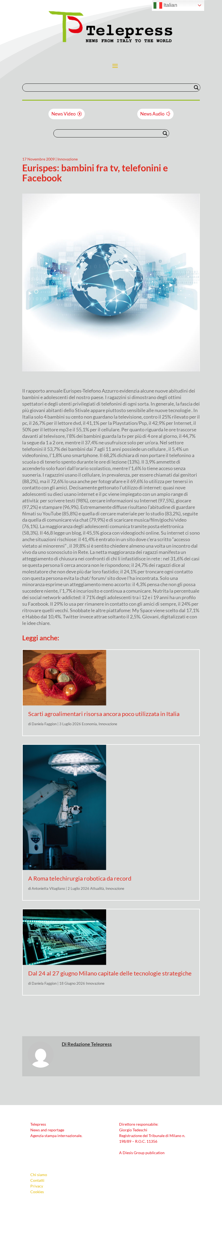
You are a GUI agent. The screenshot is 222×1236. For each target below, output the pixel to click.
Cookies (37, 1191)
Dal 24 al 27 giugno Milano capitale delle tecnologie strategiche (110, 973)
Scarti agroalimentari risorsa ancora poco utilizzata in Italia (103, 713)
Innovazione (67, 159)
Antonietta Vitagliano (48, 888)
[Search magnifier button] (196, 87)
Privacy (36, 1186)
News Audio (152, 114)
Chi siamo (38, 1174)
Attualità (97, 888)
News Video (63, 114)
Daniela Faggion (44, 724)
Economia (89, 724)
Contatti (37, 1180)
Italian (169, 5)
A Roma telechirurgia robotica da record (79, 878)
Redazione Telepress (89, 1044)
